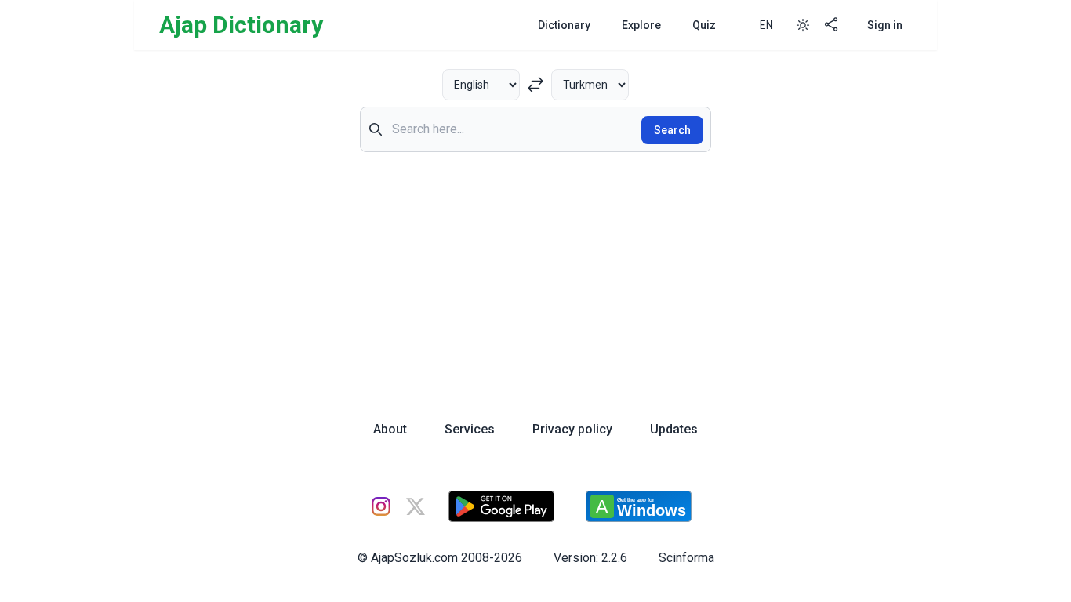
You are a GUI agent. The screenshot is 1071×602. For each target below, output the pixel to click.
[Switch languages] (535, 85)
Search (672, 130)
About (390, 429)
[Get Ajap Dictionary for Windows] (638, 506)
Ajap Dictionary (241, 24)
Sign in (884, 25)
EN (766, 25)
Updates (674, 429)
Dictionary (564, 25)
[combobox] (535, 129)
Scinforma (686, 557)
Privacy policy (572, 429)
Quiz (704, 25)
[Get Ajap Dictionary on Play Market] (501, 506)
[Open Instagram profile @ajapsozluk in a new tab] (381, 506)
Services (470, 429)
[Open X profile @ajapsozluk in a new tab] (415, 506)
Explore (641, 25)
